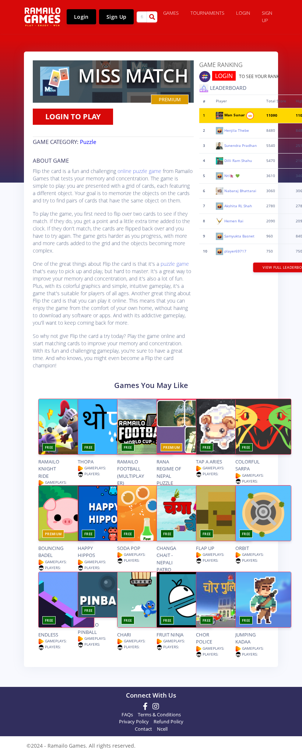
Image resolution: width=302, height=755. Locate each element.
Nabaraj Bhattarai (240, 190)
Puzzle (88, 141)
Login (81, 16)
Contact (143, 729)
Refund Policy (168, 721)
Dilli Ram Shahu (238, 160)
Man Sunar (235, 115)
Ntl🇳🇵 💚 (232, 175)
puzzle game (175, 263)
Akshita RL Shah (238, 205)
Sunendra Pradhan (240, 145)
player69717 (235, 250)
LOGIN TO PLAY (73, 116)
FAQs (127, 714)
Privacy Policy (134, 721)
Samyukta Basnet (239, 235)
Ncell (162, 729)
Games (171, 13)
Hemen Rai (233, 220)
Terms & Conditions (159, 714)
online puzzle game (139, 170)
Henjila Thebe (236, 130)
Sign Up (116, 16)
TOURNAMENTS (207, 13)
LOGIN (224, 76)
